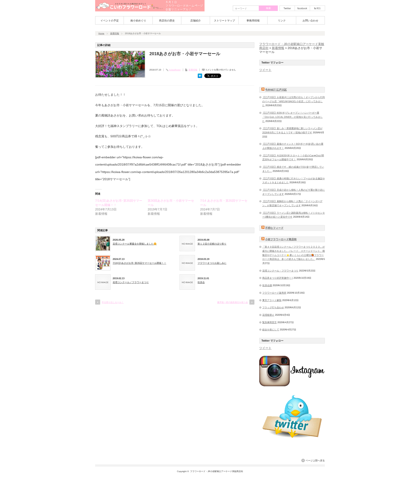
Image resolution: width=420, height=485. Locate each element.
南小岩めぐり (138, 20)
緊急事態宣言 (269, 322)
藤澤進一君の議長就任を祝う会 (232, 302)
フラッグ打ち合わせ (273, 307)
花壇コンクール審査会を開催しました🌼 (135, 243)
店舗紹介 (195, 20)
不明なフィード (274, 227)
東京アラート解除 (272, 300)
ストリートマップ (224, 20)
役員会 (201, 282)
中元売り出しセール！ (113, 302)
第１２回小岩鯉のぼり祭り (212, 243)
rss (317, 8)
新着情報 (114, 33)
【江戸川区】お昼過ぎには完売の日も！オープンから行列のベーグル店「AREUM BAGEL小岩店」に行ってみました (293, 101)
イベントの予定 (109, 20)
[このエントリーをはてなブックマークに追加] (200, 77)
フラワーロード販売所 (274, 292)
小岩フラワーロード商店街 (281, 239)
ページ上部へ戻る (315, 460)
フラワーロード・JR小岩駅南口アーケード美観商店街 (216, 471)
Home (101, 33)
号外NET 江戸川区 (276, 89)
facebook (302, 8)
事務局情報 (253, 20)
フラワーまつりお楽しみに (212, 263)
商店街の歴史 (167, 20)
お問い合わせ (310, 20)
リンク (282, 20)
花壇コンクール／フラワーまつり (131, 282)
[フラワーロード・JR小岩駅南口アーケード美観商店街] (150, 9)
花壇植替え (268, 315)
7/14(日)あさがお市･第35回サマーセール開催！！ (139, 263)
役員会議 (267, 285)
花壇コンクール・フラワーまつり (280, 270)
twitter (287, 8)
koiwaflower (175, 70)
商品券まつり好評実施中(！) (277, 278)
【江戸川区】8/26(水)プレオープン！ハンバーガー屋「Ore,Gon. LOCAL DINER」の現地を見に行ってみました (292, 116)
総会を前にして (270, 329)
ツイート (265, 70)
